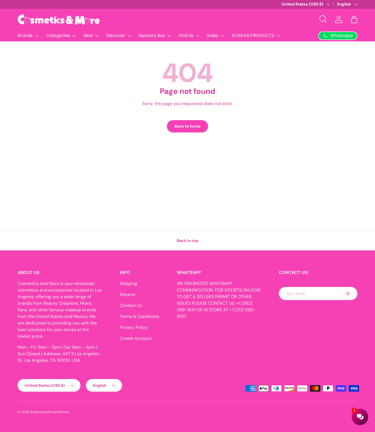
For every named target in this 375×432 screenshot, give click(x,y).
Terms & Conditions (139, 316)
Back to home (187, 126)
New (88, 35)
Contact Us (131, 305)
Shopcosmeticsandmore (49, 412)
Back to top (187, 240)
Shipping (128, 283)
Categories (58, 35)
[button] (354, 19)
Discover (115, 35)
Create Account (136, 338)
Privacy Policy (134, 327)
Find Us (186, 35)
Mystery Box (152, 35)
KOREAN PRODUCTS (253, 35)
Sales (212, 35)
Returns (127, 294)
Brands (25, 35)
